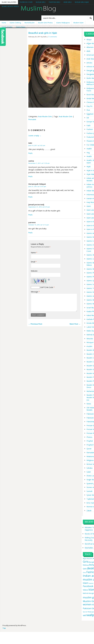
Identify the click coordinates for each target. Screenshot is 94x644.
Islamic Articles (7, 27)
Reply (30, 153)
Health (89, 156)
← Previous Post (35, 324)
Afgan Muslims (88, 558)
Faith (88, 125)
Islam (89, 206)
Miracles (90, 338)
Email (34, 262)
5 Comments (52, 37)
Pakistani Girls (54, 2)
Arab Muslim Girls (45, 116)
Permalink (32, 119)
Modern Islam (78, 23)
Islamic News (20, 27)
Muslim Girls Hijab (82, 2)
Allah (88, 51)
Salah (89, 472)
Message (35, 292)
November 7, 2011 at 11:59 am (39, 163)
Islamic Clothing (15, 23)
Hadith (89, 148)
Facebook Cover (26, 2)
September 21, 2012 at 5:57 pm (39, 207)
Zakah (89, 510)
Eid (88, 118)
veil (85, 615)
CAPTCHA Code (46, 287)
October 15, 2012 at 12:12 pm (38, 225)
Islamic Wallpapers (9, 2)
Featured (90, 137)
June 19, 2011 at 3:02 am (36, 145)
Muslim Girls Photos (45, 23)
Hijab (89, 166)
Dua (88, 110)
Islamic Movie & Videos (10, 6)
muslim (89, 346)
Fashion (90, 129)
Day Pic (90, 106)
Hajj (88, 152)
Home (4, 23)
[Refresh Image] (49, 279)
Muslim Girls (40, 2)
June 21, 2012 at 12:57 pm (37, 186)
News (89, 404)
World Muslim (29, 23)
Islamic (91, 583)
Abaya (89, 39)
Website (34, 271)
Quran (89, 448)
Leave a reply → (34, 135)
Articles (89, 63)
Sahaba (89, 468)
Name (34, 252)
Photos (89, 437)
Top (4, 628)
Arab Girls (67, 2)
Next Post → (75, 324)
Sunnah (89, 491)
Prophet (90, 441)
